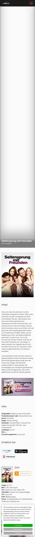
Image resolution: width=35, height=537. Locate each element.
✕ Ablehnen (18, 533)
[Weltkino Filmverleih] (6, 3)
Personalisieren (18, 529)
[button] (25, 9)
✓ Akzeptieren (18, 525)
